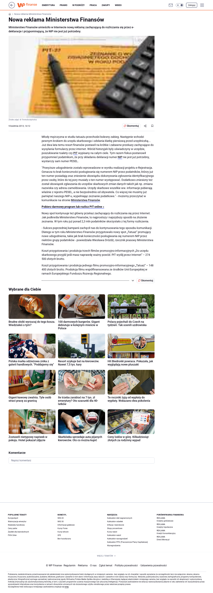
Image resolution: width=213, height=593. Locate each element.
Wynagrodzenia (113, 545)
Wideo (118, 5)
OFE (59, 535)
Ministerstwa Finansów (85, 200)
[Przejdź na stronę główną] (12, 7)
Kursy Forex (63, 528)
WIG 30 (61, 521)
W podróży (78, 5)
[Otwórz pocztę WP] (170, 5)
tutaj (66, 587)
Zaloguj (191, 5)
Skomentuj (133, 125)
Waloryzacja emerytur (17, 521)
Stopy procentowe (114, 528)
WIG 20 (61, 518)
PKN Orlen (12, 535)
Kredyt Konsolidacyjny (166, 533)
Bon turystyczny (64, 539)
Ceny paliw (12, 528)
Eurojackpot (13, 518)
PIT (75, 153)
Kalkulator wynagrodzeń (117, 539)
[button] (180, 5)
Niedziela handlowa (16, 525)
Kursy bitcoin (63, 532)
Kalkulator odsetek (115, 521)
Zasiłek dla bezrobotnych (18, 532)
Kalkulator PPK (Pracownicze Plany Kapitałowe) (127, 542)
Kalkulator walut (114, 535)
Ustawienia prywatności (153, 565)
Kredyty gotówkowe (165, 521)
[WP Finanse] (29, 5)
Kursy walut (112, 532)
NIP (120, 157)
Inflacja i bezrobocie (115, 525)
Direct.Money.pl (163, 540)
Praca (93, 5)
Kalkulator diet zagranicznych (119, 518)
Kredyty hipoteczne (165, 527)
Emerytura (48, 5)
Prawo (63, 5)
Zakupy (106, 5)
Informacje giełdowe (66, 525)
